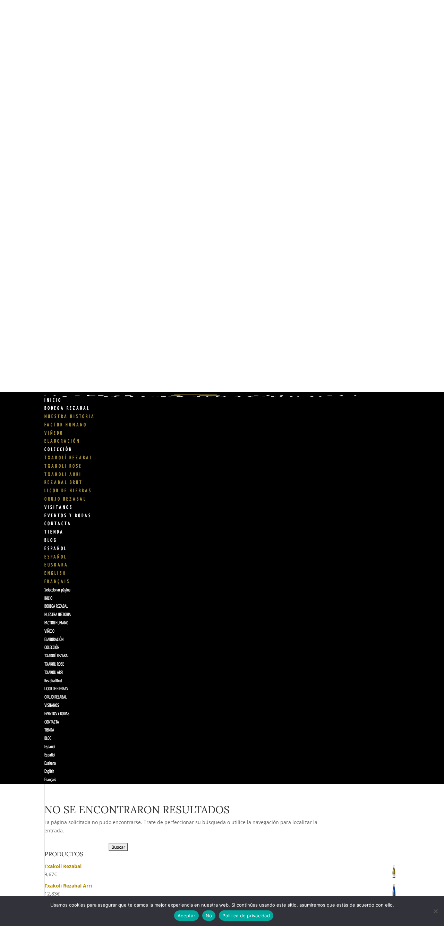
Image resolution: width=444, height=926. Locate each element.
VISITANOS (58, 507)
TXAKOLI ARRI (63, 474)
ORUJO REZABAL (65, 499)
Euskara (56, 565)
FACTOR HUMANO (65, 425)
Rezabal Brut (63, 482)
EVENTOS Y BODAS (68, 515)
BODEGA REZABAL (67, 408)
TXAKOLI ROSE (63, 466)
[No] (435, 911)
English (55, 573)
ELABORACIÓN (62, 441)
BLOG (50, 540)
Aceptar (186, 915)
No (209, 915)
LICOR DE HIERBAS (68, 490)
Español (55, 548)
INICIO (53, 400)
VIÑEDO (53, 433)
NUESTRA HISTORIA (69, 416)
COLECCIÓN (58, 449)
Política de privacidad (246, 915)
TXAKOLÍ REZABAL (68, 458)
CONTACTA (57, 523)
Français (57, 581)
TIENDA (54, 532)
